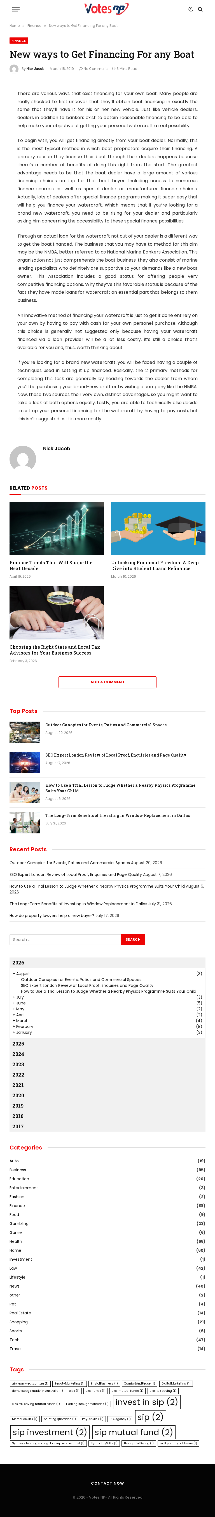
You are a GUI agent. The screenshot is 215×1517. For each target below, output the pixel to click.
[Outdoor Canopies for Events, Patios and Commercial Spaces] (25, 732)
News (15, 1286)
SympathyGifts (104, 1443)
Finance (19, 40)
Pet (13, 1304)
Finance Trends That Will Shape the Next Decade (51, 566)
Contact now (107, 1483)
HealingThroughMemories (87, 1404)
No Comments (96, 68)
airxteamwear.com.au (30, 1383)
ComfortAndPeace (139, 1383)
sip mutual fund (134, 1432)
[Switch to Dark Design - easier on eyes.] (190, 9)
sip (150, 1417)
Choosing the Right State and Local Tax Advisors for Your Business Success (55, 650)
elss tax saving (163, 1391)
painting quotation (60, 1419)
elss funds (96, 1391)
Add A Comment (107, 682)
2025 (18, 1043)
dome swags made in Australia (37, 1391)
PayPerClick (93, 1419)
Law (13, 1268)
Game (16, 1232)
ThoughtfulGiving (139, 1443)
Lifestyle (17, 1277)
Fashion (17, 1197)
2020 (18, 1095)
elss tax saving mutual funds (36, 1404)
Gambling (19, 1223)
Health (16, 1241)
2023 (18, 1064)
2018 (18, 1116)
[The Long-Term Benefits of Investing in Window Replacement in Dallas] (25, 822)
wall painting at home (178, 1443)
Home (15, 1250)
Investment (21, 1259)
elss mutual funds (127, 1391)
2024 (18, 1054)
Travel (16, 1349)
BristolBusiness (104, 1383)
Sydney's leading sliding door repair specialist (48, 1443)
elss (74, 1391)
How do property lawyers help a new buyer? (52, 915)
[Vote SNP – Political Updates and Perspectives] (107, 9)
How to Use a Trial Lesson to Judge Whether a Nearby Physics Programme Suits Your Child (120, 788)
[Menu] (16, 9)
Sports (16, 1331)
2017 (18, 1126)
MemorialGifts (25, 1419)
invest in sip (146, 1402)
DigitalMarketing (176, 1383)
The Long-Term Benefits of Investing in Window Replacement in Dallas (117, 815)
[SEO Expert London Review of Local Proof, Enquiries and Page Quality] (25, 762)
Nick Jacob (36, 68)
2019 (18, 1105)
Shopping (19, 1322)
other (15, 1295)
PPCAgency (120, 1419)
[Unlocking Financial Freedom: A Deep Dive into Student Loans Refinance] (158, 528)
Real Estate (20, 1313)
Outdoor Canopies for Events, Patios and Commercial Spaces (106, 724)
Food (14, 1214)
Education (19, 1179)
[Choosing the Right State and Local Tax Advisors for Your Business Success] (57, 612)
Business (18, 1170)
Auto (14, 1161)
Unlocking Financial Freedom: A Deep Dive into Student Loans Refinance (155, 566)
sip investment (50, 1432)
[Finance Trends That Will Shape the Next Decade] (57, 528)
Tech (15, 1340)
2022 (18, 1074)
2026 (18, 962)
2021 (18, 1085)
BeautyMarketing (70, 1383)
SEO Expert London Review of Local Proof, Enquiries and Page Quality (115, 755)
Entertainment (24, 1188)
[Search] (200, 9)
